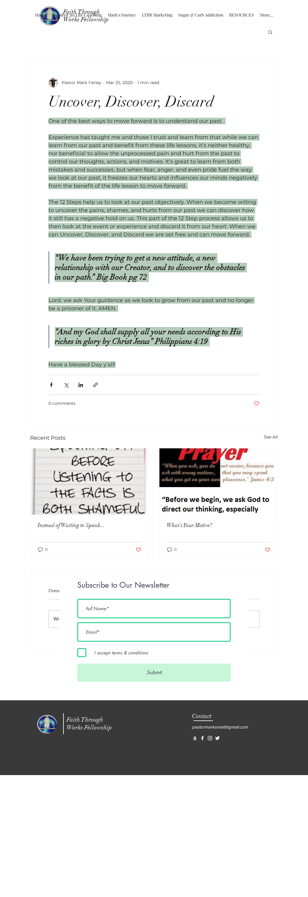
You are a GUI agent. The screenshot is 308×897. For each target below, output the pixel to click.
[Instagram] (210, 738)
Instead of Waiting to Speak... (71, 525)
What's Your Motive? (189, 525)
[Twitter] (217, 738)
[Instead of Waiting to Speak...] (89, 481)
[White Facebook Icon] (202, 738)
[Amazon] (195, 738)
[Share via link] (95, 385)
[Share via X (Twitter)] (66, 385)
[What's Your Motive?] (218, 481)
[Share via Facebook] (51, 385)
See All (271, 437)
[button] (270, 31)
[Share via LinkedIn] (81, 385)
